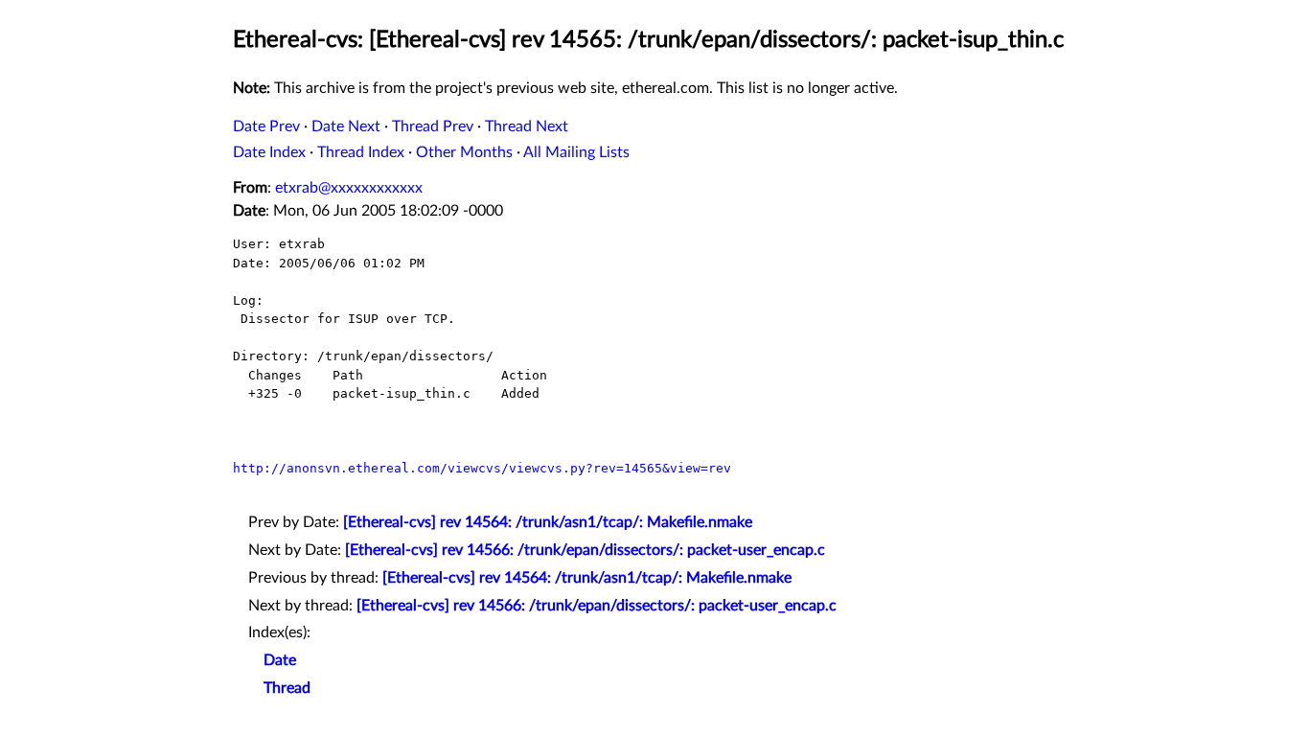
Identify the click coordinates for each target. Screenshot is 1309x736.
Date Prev (266, 126)
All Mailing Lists (576, 152)
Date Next (345, 126)
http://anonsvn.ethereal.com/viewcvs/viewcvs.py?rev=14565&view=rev (482, 468)
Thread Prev (432, 126)
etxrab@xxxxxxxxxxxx (349, 188)
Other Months (464, 152)
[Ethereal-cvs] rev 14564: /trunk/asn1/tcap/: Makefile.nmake (547, 522)
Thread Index (360, 152)
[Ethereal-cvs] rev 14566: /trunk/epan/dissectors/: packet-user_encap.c (585, 550)
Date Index (269, 152)
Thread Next (526, 126)
